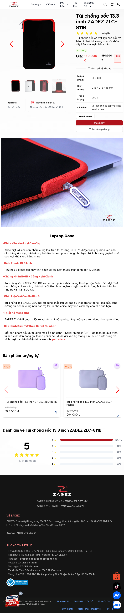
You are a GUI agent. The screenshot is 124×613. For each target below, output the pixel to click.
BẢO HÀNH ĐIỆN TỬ (83, 601)
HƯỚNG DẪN (67, 609)
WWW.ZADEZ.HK (76, 501)
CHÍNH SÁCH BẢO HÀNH (89, 609)
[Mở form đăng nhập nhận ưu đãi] (12, 601)
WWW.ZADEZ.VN (72, 505)
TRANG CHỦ (63, 601)
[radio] (77, 33)
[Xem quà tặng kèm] (56, 365)
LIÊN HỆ (109, 609)
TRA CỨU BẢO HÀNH (107, 601)
